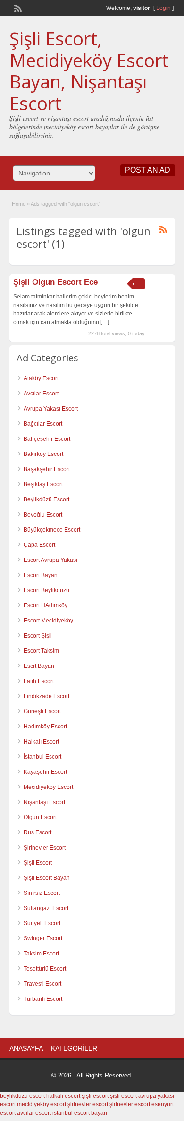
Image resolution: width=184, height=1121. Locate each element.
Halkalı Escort (41, 741)
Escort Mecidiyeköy (48, 620)
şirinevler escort (87, 1104)
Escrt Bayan (39, 666)
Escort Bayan (41, 575)
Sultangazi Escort (46, 908)
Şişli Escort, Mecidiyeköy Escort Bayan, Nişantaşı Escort (88, 70)
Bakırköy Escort (43, 454)
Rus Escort (37, 832)
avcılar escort (34, 1113)
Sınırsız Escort (42, 893)
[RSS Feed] (17, 7)
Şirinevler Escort (45, 847)
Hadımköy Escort (45, 726)
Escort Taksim (41, 651)
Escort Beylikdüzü (46, 590)
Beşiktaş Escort (43, 484)
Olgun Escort (40, 817)
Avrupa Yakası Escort (51, 408)
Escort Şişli (38, 635)
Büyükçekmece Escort (52, 529)
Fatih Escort (39, 681)
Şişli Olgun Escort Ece (55, 282)
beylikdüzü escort (22, 1096)
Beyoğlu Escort (43, 514)
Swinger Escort (43, 938)
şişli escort (95, 1096)
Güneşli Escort (42, 711)
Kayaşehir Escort (45, 772)
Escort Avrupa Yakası (50, 560)
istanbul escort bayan (79, 1113)
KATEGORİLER (74, 1048)
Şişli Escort (38, 862)
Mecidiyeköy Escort (48, 787)
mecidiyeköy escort (41, 1104)
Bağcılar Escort (43, 423)
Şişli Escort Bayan (47, 878)
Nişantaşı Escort (44, 802)
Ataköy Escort (41, 378)
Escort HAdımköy (45, 605)
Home (18, 204)
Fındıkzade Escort (46, 696)
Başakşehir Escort (47, 469)
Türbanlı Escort (43, 999)
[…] (104, 322)
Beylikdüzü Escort (46, 499)
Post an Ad (147, 170)
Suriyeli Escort (42, 923)
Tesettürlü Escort (45, 968)
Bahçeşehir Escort (47, 439)
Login (163, 8)
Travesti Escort (42, 984)
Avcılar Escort (41, 393)
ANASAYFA (26, 1048)
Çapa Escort (39, 545)
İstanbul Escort (42, 756)
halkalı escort (63, 1096)
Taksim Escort (41, 953)
